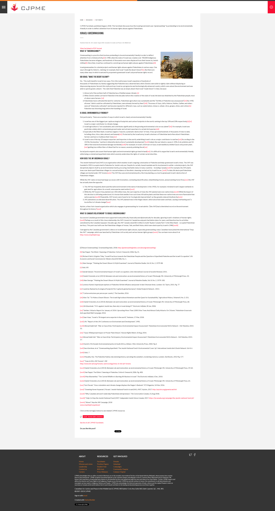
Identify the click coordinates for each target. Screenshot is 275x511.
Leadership (83, 467)
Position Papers (103, 464)
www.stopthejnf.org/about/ (90, 405)
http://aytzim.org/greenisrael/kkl (164, 389)
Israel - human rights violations (93, 416)
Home (81, 20)
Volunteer (117, 464)
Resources (89, 20)
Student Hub (101, 467)
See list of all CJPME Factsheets (92, 423)
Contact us (83, 469)
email (85, 495)
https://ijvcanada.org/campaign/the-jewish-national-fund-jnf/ (171, 398)
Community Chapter (120, 469)
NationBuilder (90, 500)
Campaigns (117, 467)
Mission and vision (85, 464)
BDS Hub (100, 469)
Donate (116, 461)
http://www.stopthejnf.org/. (90, 235)
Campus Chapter (119, 472)
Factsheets (99, 20)
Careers (82, 472)
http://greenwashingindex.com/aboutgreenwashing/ (137, 248)
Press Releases (102, 472)
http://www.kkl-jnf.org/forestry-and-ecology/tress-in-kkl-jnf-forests (105, 364)
